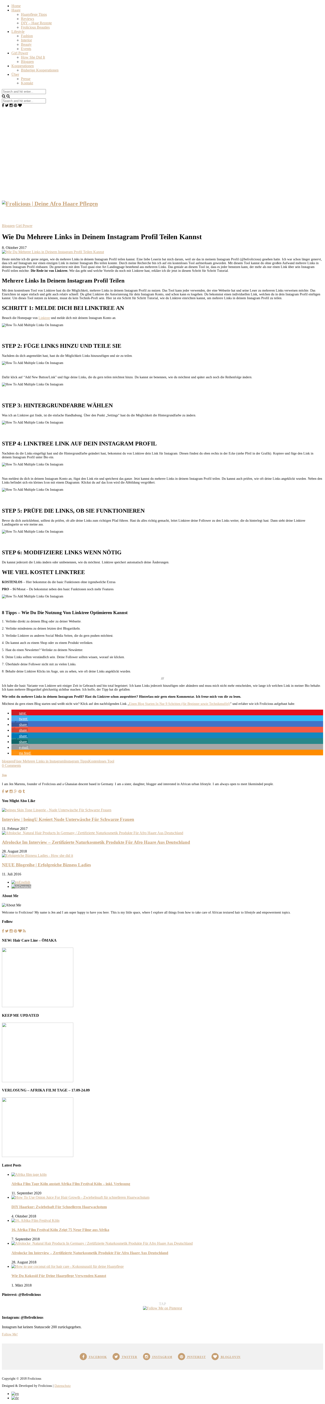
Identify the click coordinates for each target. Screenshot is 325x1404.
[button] (19, 713)
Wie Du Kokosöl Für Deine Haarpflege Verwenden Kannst (58, 1276)
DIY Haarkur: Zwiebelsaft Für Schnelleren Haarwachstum (59, 1207)
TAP (162, 1304)
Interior (26, 40)
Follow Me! (10, 1334)
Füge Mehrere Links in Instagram (39, 761)
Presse (25, 79)
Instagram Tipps (76, 761)
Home (16, 6)
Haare (15, 10)
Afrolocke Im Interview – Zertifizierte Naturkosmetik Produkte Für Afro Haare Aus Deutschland (96, 842)
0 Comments (11, 765)
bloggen (8, 761)
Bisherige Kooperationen (40, 70)
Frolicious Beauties (35, 27)
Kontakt (27, 83)
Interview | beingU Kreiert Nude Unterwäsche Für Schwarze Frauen (68, 819)
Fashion (27, 36)
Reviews (27, 19)
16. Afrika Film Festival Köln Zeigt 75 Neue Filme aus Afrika (60, 1230)
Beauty (26, 44)
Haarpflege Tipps (34, 14)
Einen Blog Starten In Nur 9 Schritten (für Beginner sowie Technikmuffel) (179, 704)
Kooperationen (22, 66)
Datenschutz (62, 1386)
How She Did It (33, 57)
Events (26, 49)
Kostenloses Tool (101, 761)
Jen (4, 775)
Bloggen (27, 62)
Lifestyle (18, 32)
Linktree (44, 318)
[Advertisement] (162, 143)
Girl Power (19, 53)
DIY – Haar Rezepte (36, 23)
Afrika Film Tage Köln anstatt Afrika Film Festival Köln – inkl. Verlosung (70, 1184)
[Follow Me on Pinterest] (162, 1308)
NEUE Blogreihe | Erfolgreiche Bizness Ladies (46, 864)
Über (15, 74)
